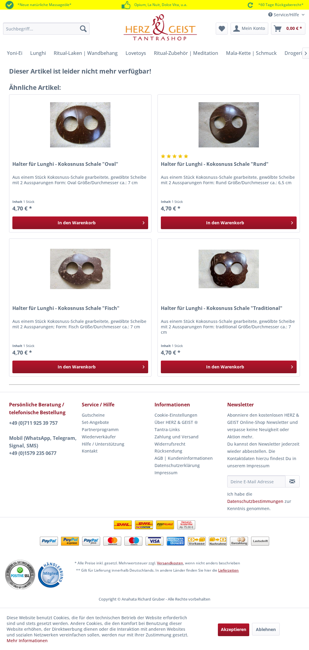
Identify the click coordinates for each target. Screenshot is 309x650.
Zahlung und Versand (176, 437)
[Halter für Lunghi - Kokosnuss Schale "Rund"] (229, 125)
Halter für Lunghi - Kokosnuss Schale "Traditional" (221, 308)
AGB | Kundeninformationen (183, 458)
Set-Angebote (95, 422)
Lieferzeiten (228, 570)
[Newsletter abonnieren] (292, 481)
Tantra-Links (167, 429)
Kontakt (89, 451)
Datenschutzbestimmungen (255, 501)
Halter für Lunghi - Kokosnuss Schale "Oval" (65, 164)
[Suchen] (83, 29)
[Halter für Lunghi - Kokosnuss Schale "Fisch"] (80, 269)
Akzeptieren (233, 629)
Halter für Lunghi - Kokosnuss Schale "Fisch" (65, 308)
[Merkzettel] (222, 29)
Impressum (165, 472)
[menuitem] (46, 29)
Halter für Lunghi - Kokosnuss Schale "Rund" (215, 164)
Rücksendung (168, 451)
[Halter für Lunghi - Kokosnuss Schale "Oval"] (80, 125)
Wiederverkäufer (99, 437)
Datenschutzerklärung (177, 465)
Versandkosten (170, 563)
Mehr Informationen (27, 640)
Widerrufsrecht (169, 444)
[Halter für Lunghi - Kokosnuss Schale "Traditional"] (229, 269)
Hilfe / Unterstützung (103, 444)
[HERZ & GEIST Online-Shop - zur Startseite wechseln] (160, 27)
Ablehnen (266, 629)
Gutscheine (93, 415)
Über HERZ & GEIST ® (176, 422)
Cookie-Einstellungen (175, 415)
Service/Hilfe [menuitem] (286, 14)
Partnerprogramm (100, 429)
